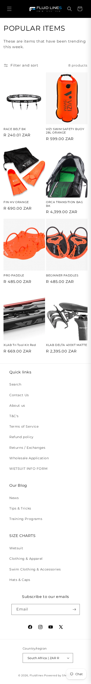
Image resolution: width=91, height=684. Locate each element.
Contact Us (19, 395)
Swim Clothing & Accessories (35, 569)
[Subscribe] (74, 609)
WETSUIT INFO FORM (28, 468)
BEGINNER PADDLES (62, 275)
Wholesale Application (29, 458)
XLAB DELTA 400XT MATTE (66, 345)
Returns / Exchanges (27, 448)
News (14, 498)
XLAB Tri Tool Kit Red (20, 345)
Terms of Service (24, 426)
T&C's (14, 416)
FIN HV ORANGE (16, 202)
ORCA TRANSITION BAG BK (64, 204)
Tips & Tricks (20, 508)
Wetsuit (16, 548)
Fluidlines (36, 675)
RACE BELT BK (15, 129)
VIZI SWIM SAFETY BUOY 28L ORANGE (65, 130)
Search (15, 384)
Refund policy (21, 437)
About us (17, 405)
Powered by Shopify (58, 675)
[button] (9, 9)
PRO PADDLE (14, 275)
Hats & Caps (19, 580)
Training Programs (25, 519)
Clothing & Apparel (26, 559)
